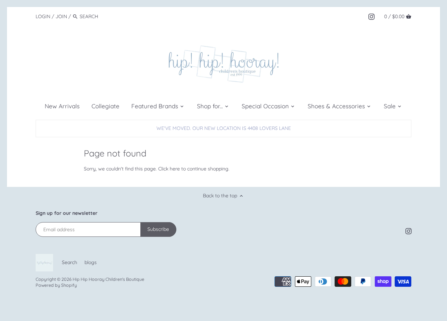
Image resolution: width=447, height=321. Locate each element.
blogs (91, 262)
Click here (169, 169)
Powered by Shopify (56, 285)
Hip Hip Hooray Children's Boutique (108, 279)
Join (61, 16)
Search (69, 262)
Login (43, 16)
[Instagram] (371, 16)
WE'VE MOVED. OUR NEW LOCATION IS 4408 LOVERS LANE (223, 128)
